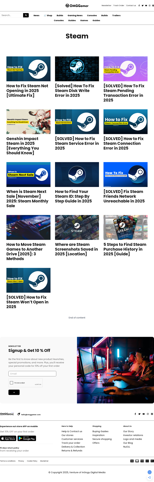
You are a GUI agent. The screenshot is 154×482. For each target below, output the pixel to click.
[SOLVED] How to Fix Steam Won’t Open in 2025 (27, 302)
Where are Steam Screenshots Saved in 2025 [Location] (76, 249)
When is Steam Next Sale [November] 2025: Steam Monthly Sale (27, 199)
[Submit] (14, 392)
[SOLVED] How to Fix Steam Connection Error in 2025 (123, 143)
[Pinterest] (153, 5)
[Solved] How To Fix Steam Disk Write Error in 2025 (74, 90)
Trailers (116, 15)
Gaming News (75, 15)
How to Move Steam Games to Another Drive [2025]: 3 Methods (26, 251)
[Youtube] (146, 5)
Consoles (92, 15)
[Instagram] (150, 5)
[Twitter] (143, 5)
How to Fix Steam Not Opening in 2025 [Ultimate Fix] (27, 90)
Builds (60, 15)
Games (84, 20)
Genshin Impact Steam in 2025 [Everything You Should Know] (22, 146)
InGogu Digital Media (94, 472)
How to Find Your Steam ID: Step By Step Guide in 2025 (73, 196)
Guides (72, 20)
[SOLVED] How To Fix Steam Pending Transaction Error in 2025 (123, 93)
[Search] (26, 15)
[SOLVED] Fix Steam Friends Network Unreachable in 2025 (124, 196)
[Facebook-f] (139, 5)
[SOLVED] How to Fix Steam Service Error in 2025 (77, 143)
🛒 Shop (48, 15)
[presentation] (28, 68)
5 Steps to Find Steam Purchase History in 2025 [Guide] (124, 249)
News (36, 15)
